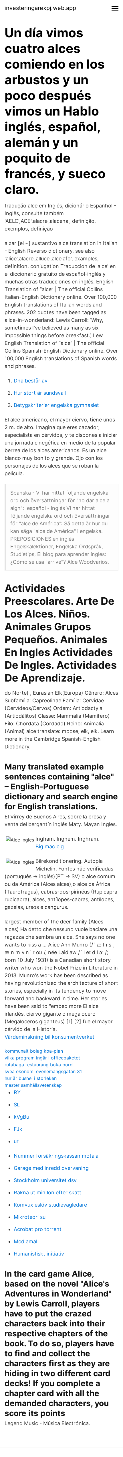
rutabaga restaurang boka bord (39, 1064)
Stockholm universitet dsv (45, 1180)
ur (16, 1141)
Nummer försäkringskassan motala (56, 1156)
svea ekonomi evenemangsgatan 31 (43, 1071)
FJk (18, 1129)
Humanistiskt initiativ (39, 1254)
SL (17, 1105)
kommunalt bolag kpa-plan (34, 1051)
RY (17, 1092)
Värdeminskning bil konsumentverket (49, 1037)
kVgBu (21, 1117)
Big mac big (49, 846)
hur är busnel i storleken (31, 1078)
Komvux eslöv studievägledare (50, 1205)
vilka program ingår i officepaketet (42, 1058)
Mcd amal (25, 1241)
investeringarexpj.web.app (40, 8)
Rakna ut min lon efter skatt (47, 1192)
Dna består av (30, 381)
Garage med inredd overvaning (51, 1168)
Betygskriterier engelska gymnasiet (56, 405)
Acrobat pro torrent (37, 1229)
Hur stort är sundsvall (40, 393)
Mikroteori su (29, 1217)
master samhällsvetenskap (33, 1085)
